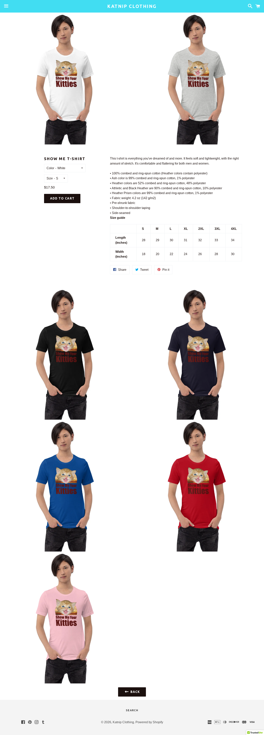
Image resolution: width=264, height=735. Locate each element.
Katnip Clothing (132, 6)
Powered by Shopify (149, 722)
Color (50, 168)
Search (132, 710)
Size (50, 178)
